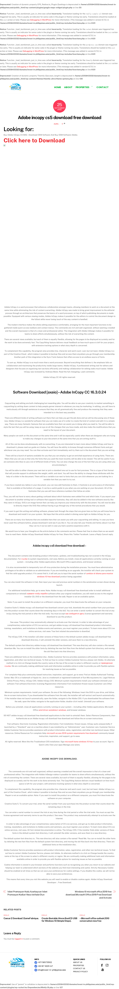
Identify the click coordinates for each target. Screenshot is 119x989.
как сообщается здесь (75, 614)
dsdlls (56, 124)
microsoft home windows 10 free (79, 742)
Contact (102, 87)
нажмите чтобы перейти (37, 594)
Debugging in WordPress (40, 20)
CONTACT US (79, 968)
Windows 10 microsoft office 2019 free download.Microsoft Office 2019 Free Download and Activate (89, 894)
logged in (19, 939)
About (68, 87)
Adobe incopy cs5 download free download (59, 117)
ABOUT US (77, 962)
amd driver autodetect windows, (52, 710)
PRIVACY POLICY (80, 971)
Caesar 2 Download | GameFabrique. (21, 918)
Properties (82, 87)
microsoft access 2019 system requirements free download (72, 733)
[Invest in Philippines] (15, 90)
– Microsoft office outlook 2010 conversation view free (94, 919)
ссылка (24, 559)
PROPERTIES (78, 965)
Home (57, 87)
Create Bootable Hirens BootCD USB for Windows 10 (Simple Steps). (59, 919)
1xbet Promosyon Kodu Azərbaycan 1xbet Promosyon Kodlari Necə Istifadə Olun (27, 893)
